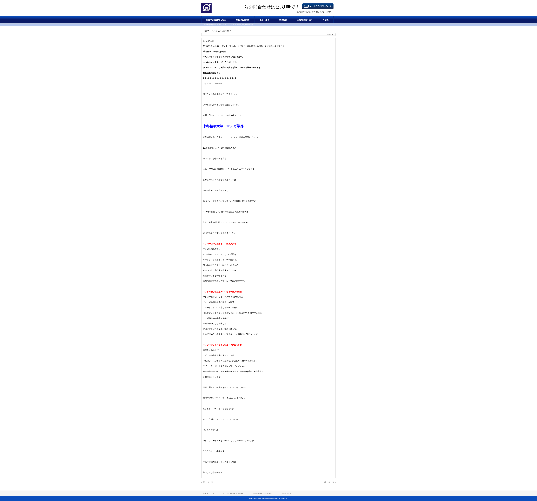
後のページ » (330, 482)
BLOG (227, 24)
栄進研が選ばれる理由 (262, 493)
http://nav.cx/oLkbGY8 (212, 83)
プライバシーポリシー (234, 493)
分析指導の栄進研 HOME (212, 24)
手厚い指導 (286, 493)
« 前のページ (207, 482)
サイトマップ (208, 493)
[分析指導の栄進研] (206, 12)
